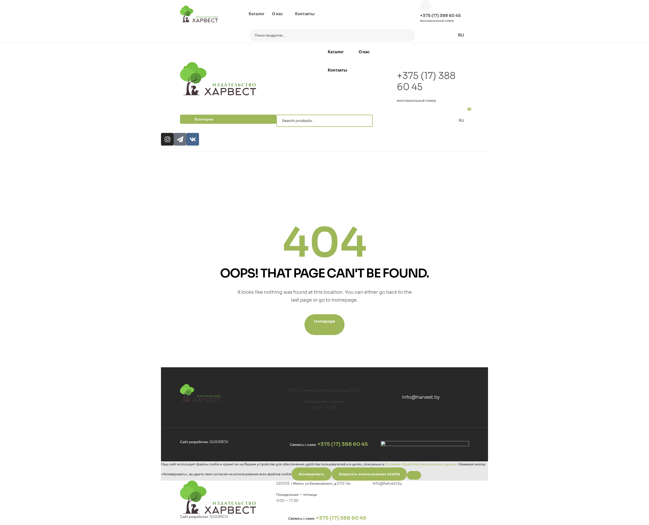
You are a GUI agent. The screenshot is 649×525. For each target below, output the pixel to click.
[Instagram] (167, 139)
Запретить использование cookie (369, 474)
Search (408, 35)
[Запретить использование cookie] (414, 475)
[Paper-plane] (180, 139)
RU (461, 120)
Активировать (311, 474)
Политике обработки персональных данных (421, 464)
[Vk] (192, 139)
